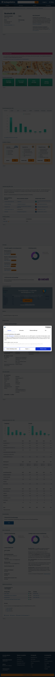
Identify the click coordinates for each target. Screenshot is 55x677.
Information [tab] (21, 330)
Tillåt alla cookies (43, 348)
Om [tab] (45, 330)
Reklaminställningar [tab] (33, 330)
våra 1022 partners (10, 335)
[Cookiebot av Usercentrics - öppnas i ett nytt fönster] (46, 327)
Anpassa (27, 348)
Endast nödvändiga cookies (12, 348)
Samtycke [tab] (9, 330)
